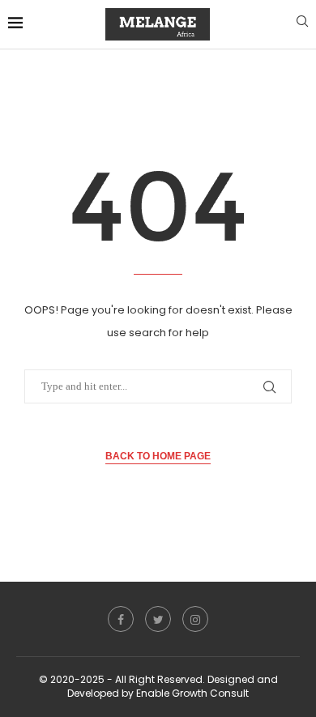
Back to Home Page (158, 456)
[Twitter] (158, 619)
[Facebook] (121, 619)
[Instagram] (195, 619)
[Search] (302, 23)
